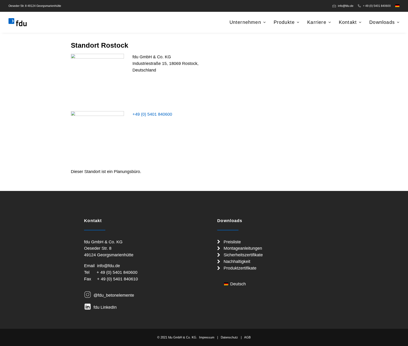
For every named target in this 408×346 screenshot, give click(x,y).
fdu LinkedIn (105, 307)
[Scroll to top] (398, 336)
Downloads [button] (382, 22)
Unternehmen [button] (245, 22)
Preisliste (232, 242)
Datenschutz (229, 337)
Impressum (206, 337)
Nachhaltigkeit (237, 261)
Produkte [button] (284, 22)
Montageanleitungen (243, 248)
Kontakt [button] (348, 22)
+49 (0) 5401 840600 (152, 114)
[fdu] (17, 22)
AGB (247, 337)
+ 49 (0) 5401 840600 (377, 6)
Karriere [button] (316, 22)
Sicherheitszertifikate (243, 255)
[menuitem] (343, 6)
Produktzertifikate (240, 268)
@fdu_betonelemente (114, 295)
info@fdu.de (345, 6)
